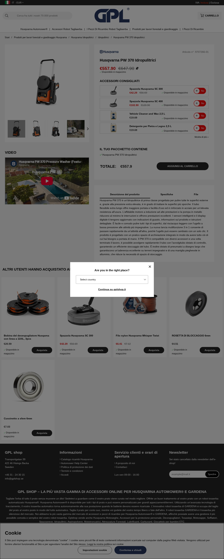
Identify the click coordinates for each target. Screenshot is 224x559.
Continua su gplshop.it (112, 289)
